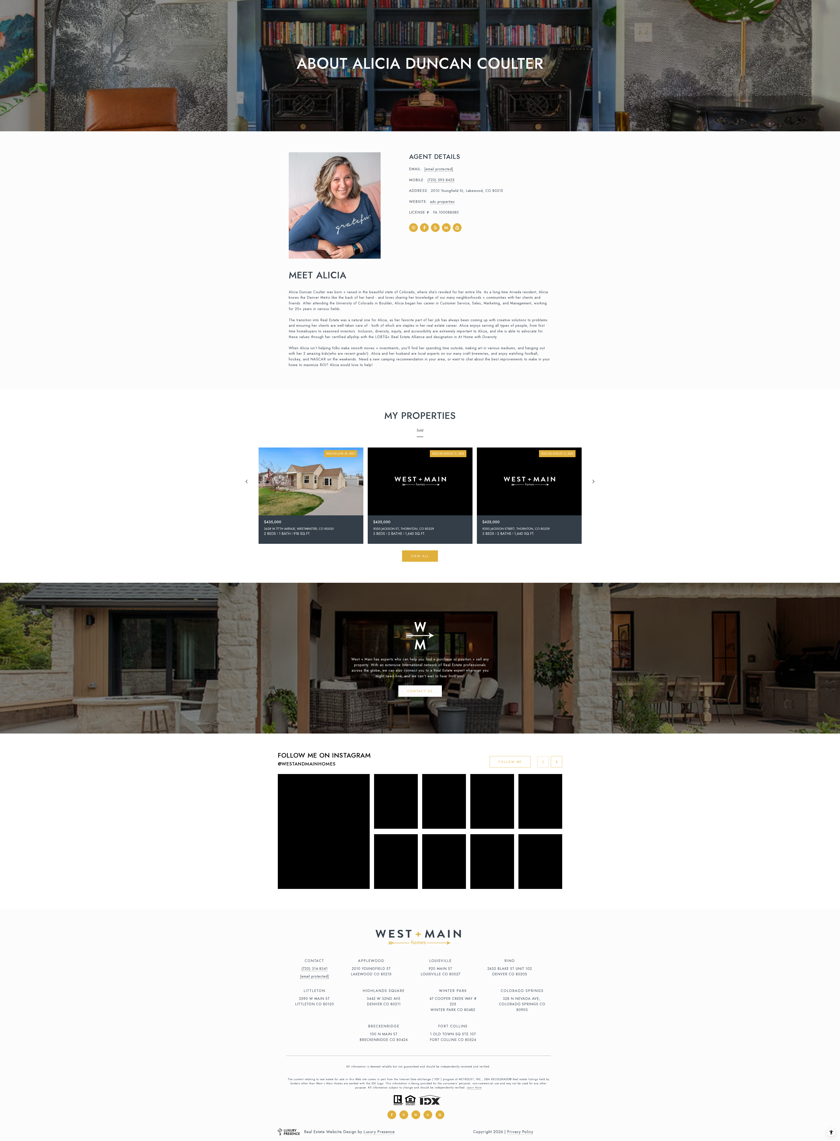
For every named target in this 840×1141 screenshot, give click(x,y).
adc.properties (442, 201)
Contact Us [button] (420, 691)
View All (420, 556)
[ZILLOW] (457, 227)
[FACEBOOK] (424, 227)
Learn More (474, 1088)
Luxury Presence (379, 1132)
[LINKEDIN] (446, 227)
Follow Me (510, 762)
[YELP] (435, 227)
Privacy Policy (520, 1132)
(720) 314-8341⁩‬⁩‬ (314, 968)
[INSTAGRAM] (413, 227)
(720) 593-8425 (441, 180)
